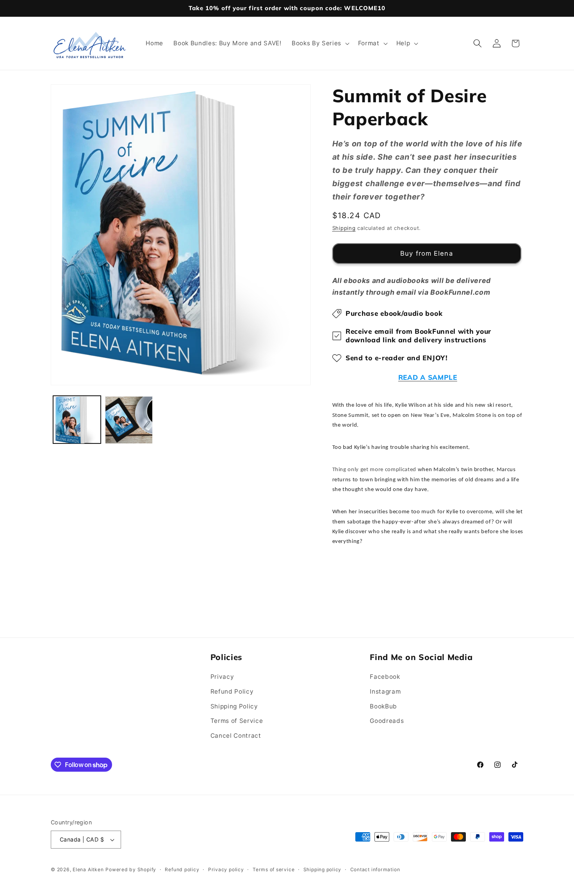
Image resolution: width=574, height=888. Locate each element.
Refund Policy (232, 691)
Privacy (222, 677)
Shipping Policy (234, 706)
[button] (320, 43)
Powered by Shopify (130, 869)
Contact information (375, 869)
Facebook (385, 677)
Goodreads (387, 720)
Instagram (385, 691)
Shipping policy (322, 869)
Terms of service (273, 869)
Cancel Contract (235, 735)
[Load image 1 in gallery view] (77, 420)
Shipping (344, 228)
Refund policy (182, 869)
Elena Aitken (88, 869)
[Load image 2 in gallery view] (129, 420)
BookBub (383, 706)
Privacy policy (226, 869)
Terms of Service (236, 720)
